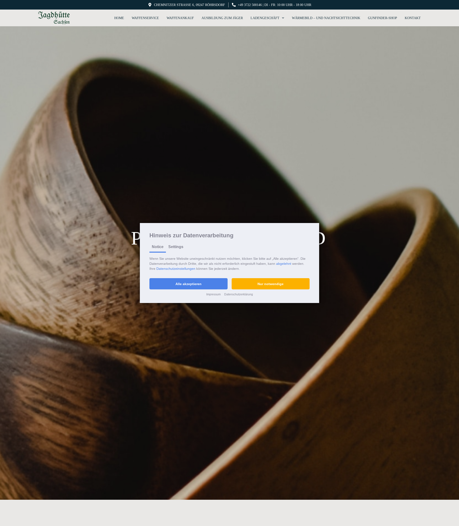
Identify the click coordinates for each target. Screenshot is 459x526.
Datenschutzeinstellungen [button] (175, 269)
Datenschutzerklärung (238, 294)
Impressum (213, 294)
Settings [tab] (175, 247)
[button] (188, 283)
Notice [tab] (158, 247)
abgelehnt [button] (283, 264)
